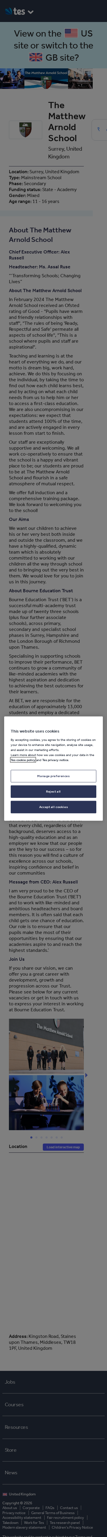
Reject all (53, 791)
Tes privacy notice (55, 760)
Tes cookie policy (23, 760)
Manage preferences (53, 776)
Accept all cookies (53, 806)
